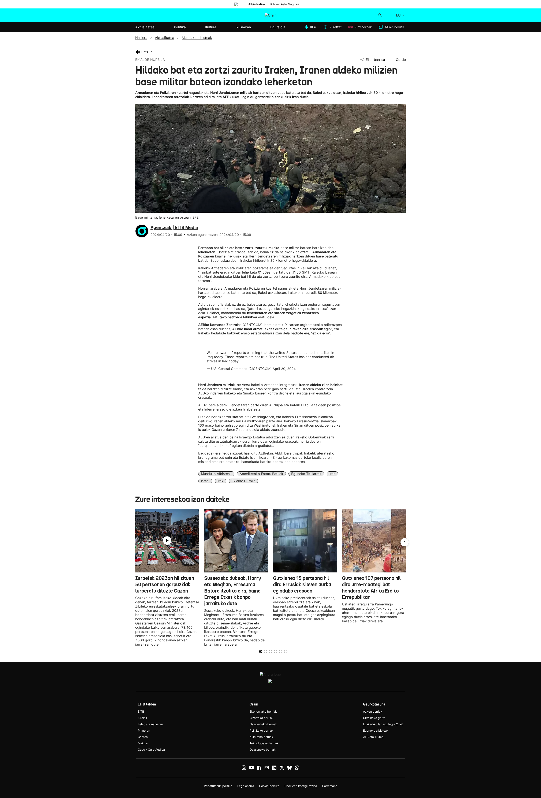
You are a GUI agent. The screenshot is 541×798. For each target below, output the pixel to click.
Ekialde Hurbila (243, 481)
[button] (404, 542)
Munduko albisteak (216, 474)
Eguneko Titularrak (306, 474)
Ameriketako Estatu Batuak (261, 474)
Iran (332, 474)
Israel (205, 481)
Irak (220, 481)
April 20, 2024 (284, 369)
